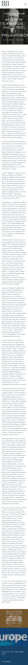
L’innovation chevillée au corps (14, 14)
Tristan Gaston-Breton (8, 40)
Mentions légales (6, 661)
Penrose (4, 654)
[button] (25, 4)
